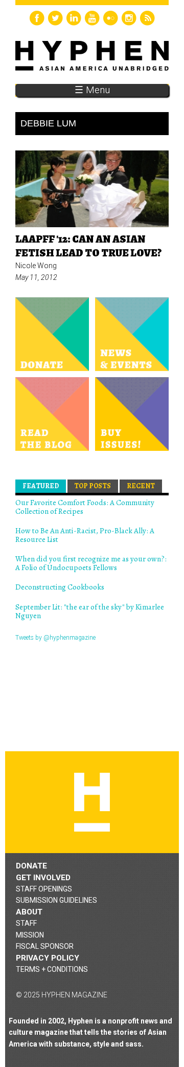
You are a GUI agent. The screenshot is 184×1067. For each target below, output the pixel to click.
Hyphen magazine (92, 802)
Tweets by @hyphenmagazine (55, 637)
